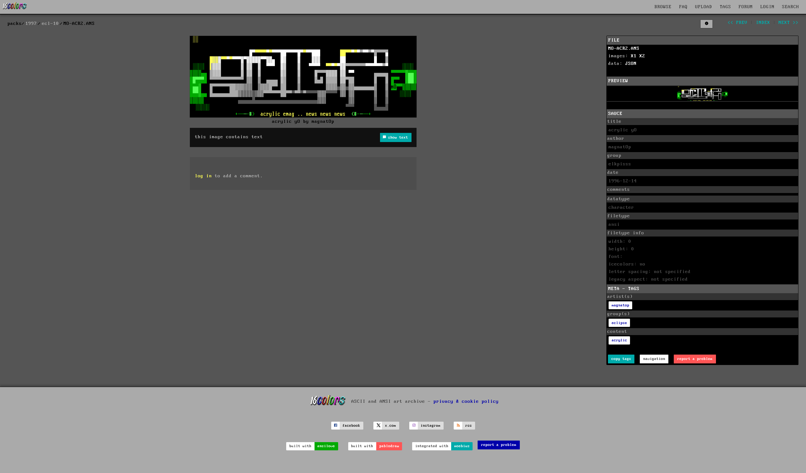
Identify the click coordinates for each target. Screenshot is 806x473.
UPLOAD (703, 6)
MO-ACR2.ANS (623, 48)
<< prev (737, 22)
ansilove (326, 446)
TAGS (725, 6)
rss (468, 426)
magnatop (620, 305)
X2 (642, 56)
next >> (788, 22)
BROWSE (663, 6)
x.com (390, 426)
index (763, 22)
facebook (351, 426)
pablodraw (389, 446)
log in (203, 176)
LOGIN (767, 6)
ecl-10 (50, 23)
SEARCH (790, 6)
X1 (634, 56)
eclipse (619, 323)
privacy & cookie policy (466, 401)
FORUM (746, 6)
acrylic (619, 340)
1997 (31, 23)
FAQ (683, 6)
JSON (631, 63)
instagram (430, 426)
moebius (462, 446)
